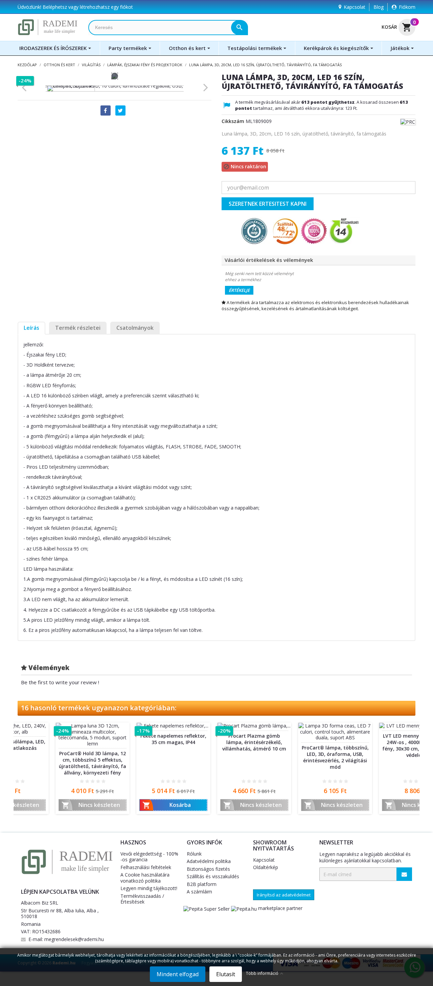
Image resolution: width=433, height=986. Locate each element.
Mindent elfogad (178, 974)
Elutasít (225, 974)
